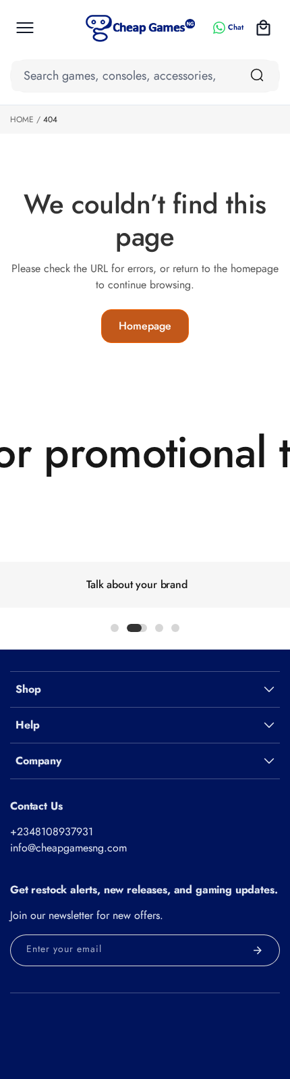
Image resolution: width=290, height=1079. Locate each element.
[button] (25, 28)
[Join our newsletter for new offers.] (257, 950)
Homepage (145, 326)
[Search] (257, 75)
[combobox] (145, 76)
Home (22, 119)
